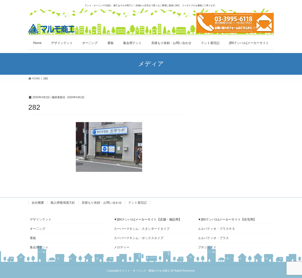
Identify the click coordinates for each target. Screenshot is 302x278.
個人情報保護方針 (62, 202)
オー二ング (37, 228)
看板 (33, 238)
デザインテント (41, 219)
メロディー (121, 247)
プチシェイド (207, 247)
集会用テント (39, 247)
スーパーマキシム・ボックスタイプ (138, 238)
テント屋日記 (137, 202)
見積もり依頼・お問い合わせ (102, 202)
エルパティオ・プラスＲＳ (216, 228)
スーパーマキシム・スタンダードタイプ (142, 228)
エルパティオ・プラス (213, 238)
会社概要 (38, 202)
